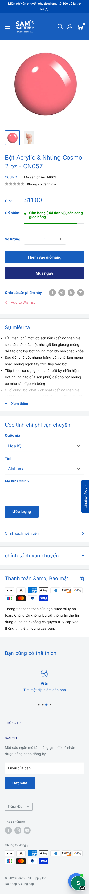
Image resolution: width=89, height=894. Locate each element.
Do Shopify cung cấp (19, 884)
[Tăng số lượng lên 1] (60, 239)
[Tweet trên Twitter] (71, 292)
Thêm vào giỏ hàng (44, 257)
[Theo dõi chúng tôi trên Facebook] (8, 830)
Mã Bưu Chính (17, 481)
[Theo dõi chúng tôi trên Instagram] (17, 830)
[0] (80, 27)
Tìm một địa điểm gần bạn (44, 690)
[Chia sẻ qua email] (80, 292)
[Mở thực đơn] (7, 27)
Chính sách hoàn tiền (22, 533)
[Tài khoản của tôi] (69, 26)
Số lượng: (13, 239)
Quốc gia (12, 435)
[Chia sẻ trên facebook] (52, 292)
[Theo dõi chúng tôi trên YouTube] (27, 830)
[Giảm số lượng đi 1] (29, 239)
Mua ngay (44, 273)
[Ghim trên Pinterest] (61, 292)
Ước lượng (21, 511)
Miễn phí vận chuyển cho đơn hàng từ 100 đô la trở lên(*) (44, 6)
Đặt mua (19, 783)
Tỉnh (9, 458)
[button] (20, 302)
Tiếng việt (15, 806)
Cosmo (11, 177)
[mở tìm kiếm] (60, 26)
